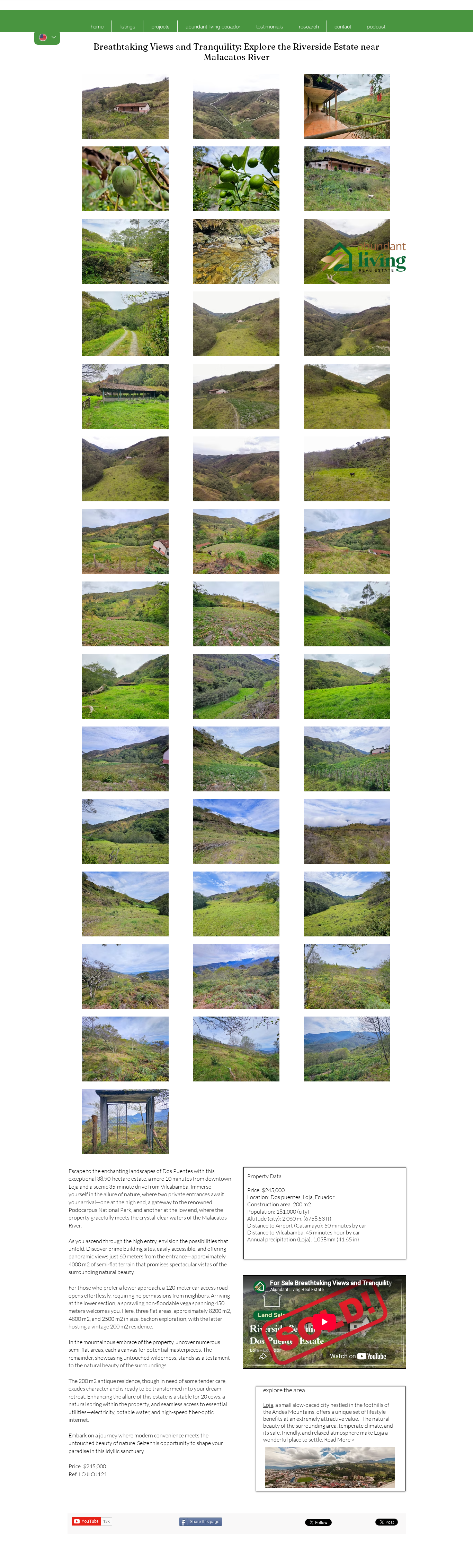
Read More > (339, 1439)
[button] (127, 26)
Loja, (268, 1404)
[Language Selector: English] (47, 37)
